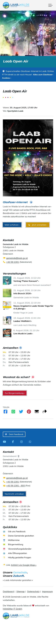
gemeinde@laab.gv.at (17, 258)
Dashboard (8, 591)
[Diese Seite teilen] (44, 412)
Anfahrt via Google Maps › (23, 565)
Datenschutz (33, 591)
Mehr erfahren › (12, 224)
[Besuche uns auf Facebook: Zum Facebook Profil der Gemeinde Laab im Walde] (13, 441)
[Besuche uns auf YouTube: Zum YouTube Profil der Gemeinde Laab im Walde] (5, 441)
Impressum (47, 591)
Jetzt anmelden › (39, 224)
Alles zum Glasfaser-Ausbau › (27, 76)
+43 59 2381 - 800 (15, 485)
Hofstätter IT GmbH (12, 608)
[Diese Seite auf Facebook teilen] (5, 412)
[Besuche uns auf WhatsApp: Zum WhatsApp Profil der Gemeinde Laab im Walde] (30, 441)
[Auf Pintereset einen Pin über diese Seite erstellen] (29, 412)
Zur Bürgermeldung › (15, 393)
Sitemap (20, 591)
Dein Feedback (15, 434)
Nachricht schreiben (14, 494)
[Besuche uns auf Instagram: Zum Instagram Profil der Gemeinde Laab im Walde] (22, 441)
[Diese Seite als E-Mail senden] (36, 412)
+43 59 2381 (12, 262)
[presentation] (16, 5)
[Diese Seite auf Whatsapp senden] (13, 412)
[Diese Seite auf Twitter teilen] (21, 412)
